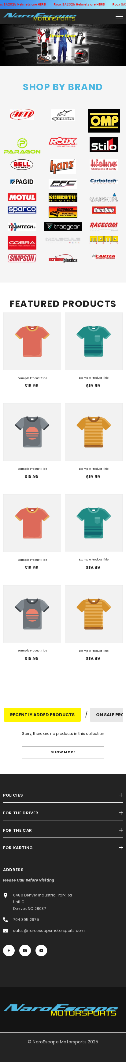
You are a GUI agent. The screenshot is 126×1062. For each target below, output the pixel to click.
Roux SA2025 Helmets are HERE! (79, 4)
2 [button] (54, 58)
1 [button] (48, 58)
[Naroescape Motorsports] (22, 114)
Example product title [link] (32, 378)
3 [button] (60, 58)
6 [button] (78, 58)
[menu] (119, 16)
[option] (63, 45)
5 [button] (72, 58)
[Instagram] (25, 950)
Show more (62, 752)
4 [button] (66, 58)
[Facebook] (9, 950)
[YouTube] (41, 950)
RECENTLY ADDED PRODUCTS (42, 715)
